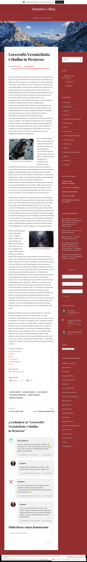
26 (78, 287)
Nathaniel (11, 354)
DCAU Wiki (65, 372)
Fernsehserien (68, 123)
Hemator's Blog (43, 9)
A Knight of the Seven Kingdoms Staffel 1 (72, 249)
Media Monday (69, 140)
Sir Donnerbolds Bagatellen (70, 425)
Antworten (48, 455)
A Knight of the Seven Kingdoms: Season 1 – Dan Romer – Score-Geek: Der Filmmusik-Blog (70, 245)
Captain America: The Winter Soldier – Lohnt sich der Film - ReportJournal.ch (71, 220)
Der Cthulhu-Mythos (14, 351)
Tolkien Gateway (67, 438)
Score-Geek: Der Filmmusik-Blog (74, 324)
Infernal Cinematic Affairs (70, 396)
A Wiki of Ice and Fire (68, 363)
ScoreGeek (65, 417)
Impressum (69, 82)
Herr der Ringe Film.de (69, 392)
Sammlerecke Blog (68, 413)
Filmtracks (65, 384)
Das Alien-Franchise (14, 361)
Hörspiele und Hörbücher (72, 136)
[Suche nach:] (72, 59)
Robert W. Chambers (16, 397)
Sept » (67, 296)
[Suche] (80, 59)
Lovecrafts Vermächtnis (18, 394)
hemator (30, 66)
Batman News (66, 367)
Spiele (66, 156)
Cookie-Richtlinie (44, 559)
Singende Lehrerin (67, 421)
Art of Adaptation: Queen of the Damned (71, 201)
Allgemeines (68, 106)
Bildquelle (29, 161)
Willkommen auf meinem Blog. (42, 18)
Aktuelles (67, 102)
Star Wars (67, 160)
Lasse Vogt (67, 237)
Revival (10, 364)
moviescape (71, 315)
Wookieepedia (66, 446)
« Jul (63, 296)
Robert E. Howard (33, 394)
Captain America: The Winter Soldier (69, 225)
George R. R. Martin (29, 392)
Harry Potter (68, 131)
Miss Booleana (22, 441)
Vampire (66, 164)
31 (72, 291)
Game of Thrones (15, 392)
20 (81, 284)
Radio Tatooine (67, 409)
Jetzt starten (59, 2)
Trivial (64, 442)
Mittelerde (67, 144)
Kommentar (48, 542)
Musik (66, 148)
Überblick (69, 86)
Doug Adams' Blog (68, 376)
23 (69, 287)
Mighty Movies (67, 401)
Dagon (10, 356)
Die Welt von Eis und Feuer (22, 68)
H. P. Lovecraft (42, 392)
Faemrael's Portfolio (68, 380)
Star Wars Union (67, 430)
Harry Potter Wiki (68, 388)
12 (78, 280)
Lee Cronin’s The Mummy (70, 187)
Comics (66, 115)
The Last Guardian (68, 196)
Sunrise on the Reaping (70, 192)
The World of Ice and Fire (16, 372)
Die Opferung (12, 359)
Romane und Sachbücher (40, 68)
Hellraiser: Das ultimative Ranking (68, 182)
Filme (65, 127)
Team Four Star (67, 434)
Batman (66, 111)
